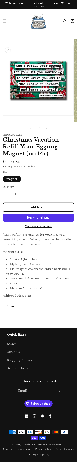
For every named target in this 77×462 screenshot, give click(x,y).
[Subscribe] (59, 391)
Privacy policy (43, 449)
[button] (4, 21)
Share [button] (11, 306)
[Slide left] (31, 128)
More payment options (38, 226)
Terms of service (64, 449)
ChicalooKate (29, 444)
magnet (11, 179)
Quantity (8, 186)
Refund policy (24, 449)
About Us (13, 352)
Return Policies (17, 368)
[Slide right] (46, 128)
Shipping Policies (19, 360)
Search (12, 344)
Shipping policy (40, 454)
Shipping (7, 166)
